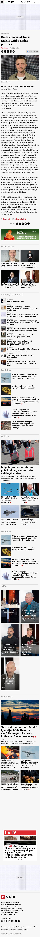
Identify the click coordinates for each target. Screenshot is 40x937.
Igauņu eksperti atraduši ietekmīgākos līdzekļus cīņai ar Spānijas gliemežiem (22, 329)
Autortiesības (4, 929)
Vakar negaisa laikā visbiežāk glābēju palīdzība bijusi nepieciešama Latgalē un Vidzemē (23, 322)
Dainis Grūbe (6, 219)
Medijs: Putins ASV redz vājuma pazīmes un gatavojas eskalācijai (9, 499)
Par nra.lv (3, 927)
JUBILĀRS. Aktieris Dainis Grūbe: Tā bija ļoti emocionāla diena (29, 265)
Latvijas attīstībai (19, 219)
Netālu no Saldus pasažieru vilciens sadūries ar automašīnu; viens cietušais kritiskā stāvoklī (10, 763)
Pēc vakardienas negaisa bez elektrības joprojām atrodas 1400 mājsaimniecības (22, 315)
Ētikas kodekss (12, 929)
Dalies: (12, 223)
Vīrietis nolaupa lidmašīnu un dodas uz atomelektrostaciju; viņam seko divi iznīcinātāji (24, 376)
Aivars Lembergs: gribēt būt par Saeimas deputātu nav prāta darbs (29, 499)
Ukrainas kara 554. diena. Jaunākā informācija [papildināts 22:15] (20, 336)
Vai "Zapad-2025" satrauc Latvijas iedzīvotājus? (20, 356)
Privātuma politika (20, 927)
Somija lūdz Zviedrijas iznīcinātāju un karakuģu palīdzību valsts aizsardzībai (9, 521)
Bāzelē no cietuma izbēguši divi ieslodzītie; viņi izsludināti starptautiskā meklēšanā (19, 343)
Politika (6, 33)
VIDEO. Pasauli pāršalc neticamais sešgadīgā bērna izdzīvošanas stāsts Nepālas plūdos (9, 786)
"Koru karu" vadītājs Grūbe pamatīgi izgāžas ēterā (10, 265)
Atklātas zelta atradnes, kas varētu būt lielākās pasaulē (23, 387)
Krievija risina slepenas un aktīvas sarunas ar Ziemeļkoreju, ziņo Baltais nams (21, 363)
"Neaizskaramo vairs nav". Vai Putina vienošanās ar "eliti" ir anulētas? (29, 786)
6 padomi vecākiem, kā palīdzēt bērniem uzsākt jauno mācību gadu (23, 350)
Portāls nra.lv (5, 48)
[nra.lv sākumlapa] (9, 2)
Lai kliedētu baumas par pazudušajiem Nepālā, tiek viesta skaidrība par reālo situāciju (23, 425)
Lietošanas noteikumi (31, 927)
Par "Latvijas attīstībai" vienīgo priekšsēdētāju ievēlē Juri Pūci (10, 286)
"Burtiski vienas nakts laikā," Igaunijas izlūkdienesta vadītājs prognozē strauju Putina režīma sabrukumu (25, 401)
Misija (13, 927)
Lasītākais (6, 370)
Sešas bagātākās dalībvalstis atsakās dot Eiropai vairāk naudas (28, 521)
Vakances (19, 929)
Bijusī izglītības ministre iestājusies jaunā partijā (28, 286)
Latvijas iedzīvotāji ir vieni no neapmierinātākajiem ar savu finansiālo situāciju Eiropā (22, 308)
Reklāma (9, 927)
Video (4, 586)
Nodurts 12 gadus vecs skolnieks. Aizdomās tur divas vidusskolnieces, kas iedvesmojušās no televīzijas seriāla (24, 413)
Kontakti (25, 929)
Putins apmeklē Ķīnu (15, 301)
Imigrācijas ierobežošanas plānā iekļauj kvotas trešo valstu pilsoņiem (17, 470)
